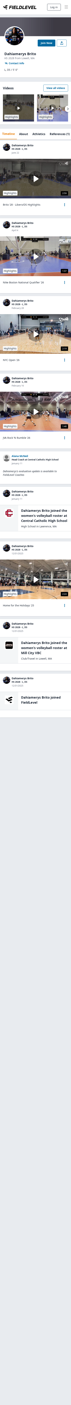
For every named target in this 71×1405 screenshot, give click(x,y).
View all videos (55, 88)
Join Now (46, 43)
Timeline (8, 134)
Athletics (38, 134)
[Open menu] (64, 204)
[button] (64, 204)
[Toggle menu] (66, 7)
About (23, 134)
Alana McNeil (20, 456)
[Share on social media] (62, 43)
